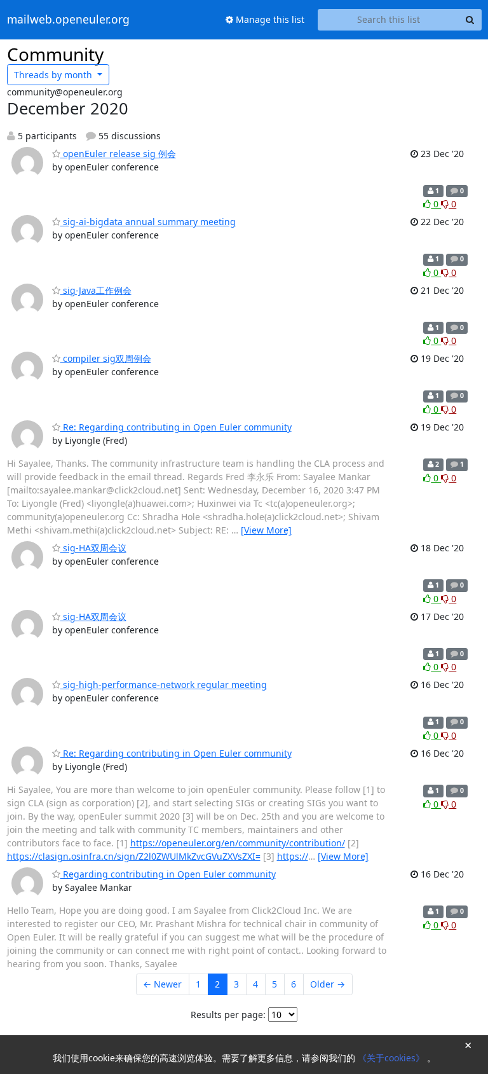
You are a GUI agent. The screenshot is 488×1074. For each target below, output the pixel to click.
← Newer (162, 984)
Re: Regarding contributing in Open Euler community (176, 427)
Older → (327, 984)
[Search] (470, 20)
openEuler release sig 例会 (118, 154)
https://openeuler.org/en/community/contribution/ (237, 843)
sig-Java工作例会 (96, 290)
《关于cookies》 (392, 1058)
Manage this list (268, 19)
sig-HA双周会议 (93, 548)
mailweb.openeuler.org (68, 19)
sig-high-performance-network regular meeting (163, 684)
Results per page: (228, 1015)
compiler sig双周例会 (105, 358)
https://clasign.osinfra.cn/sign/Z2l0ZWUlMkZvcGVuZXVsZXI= (134, 856)
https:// (292, 856)
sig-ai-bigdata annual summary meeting (148, 222)
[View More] (266, 530)
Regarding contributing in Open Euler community (168, 874)
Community (55, 54)
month (54, 75)
